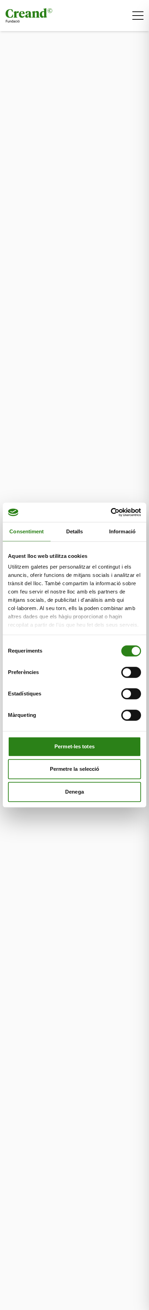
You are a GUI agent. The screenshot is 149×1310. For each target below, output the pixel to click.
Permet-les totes (74, 746)
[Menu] (137, 15)
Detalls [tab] (74, 531)
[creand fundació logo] (29, 15)
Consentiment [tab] (26, 531)
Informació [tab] (122, 531)
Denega (74, 792)
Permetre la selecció (74, 769)
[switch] (131, 672)
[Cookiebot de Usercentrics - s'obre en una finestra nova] (110, 512)
